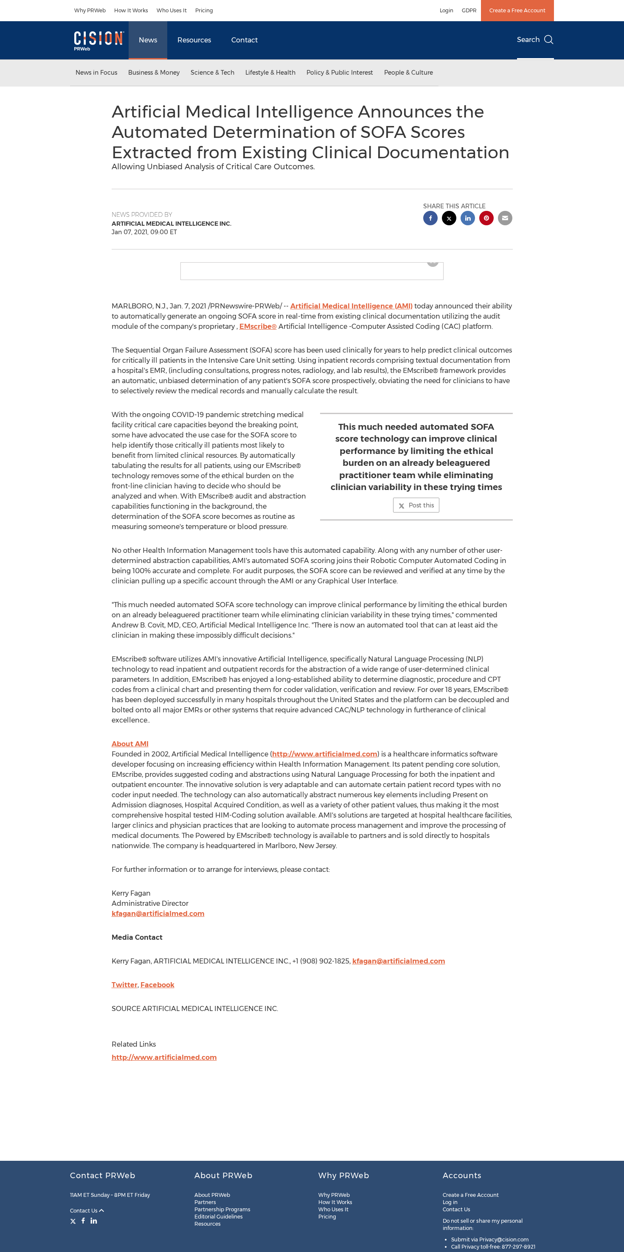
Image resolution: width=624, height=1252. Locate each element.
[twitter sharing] (449, 219)
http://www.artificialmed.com (324, 761)
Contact (244, 40)
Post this (421, 512)
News (148, 40)
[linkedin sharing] (468, 219)
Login (446, 10)
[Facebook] (83, 1220)
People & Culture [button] (408, 72)
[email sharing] (505, 219)
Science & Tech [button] (212, 72)
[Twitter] (74, 1220)
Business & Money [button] (154, 72)
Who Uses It (172, 10)
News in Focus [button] (96, 72)
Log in (450, 1202)
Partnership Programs (222, 1209)
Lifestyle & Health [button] (270, 72)
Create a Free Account (517, 10)
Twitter (125, 992)
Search (528, 40)
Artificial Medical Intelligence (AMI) (351, 313)
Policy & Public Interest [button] (339, 72)
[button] (312, 266)
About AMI (130, 751)
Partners (205, 1202)
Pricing (204, 10)
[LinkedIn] (93, 1220)
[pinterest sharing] (486, 219)
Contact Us (84, 1210)
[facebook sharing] (430, 219)
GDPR (469, 10)
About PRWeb (212, 1195)
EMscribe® (258, 333)
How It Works (131, 10)
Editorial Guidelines (218, 1216)
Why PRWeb (90, 10)
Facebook (157, 992)
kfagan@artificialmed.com (158, 920)
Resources (194, 40)
